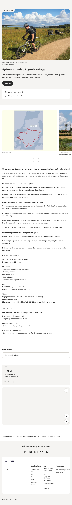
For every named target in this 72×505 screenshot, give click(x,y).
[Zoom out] (66, 421)
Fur (32, 477)
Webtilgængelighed (63, 470)
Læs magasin (48, 481)
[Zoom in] (66, 416)
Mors (32, 479)
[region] (36, 406)
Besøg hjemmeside (14, 92)
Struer (33, 485)
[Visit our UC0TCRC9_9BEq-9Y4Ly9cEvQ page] (36, 452)
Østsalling (34, 482)
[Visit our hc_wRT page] (41, 452)
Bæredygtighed (49, 483)
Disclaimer (59, 472)
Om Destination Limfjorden (47, 476)
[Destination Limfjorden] (9, 461)
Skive (32, 474)
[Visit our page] (25, 452)
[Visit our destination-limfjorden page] (47, 452)
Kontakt (46, 488)
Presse (46, 486)
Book (7, 83)
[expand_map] (66, 390)
